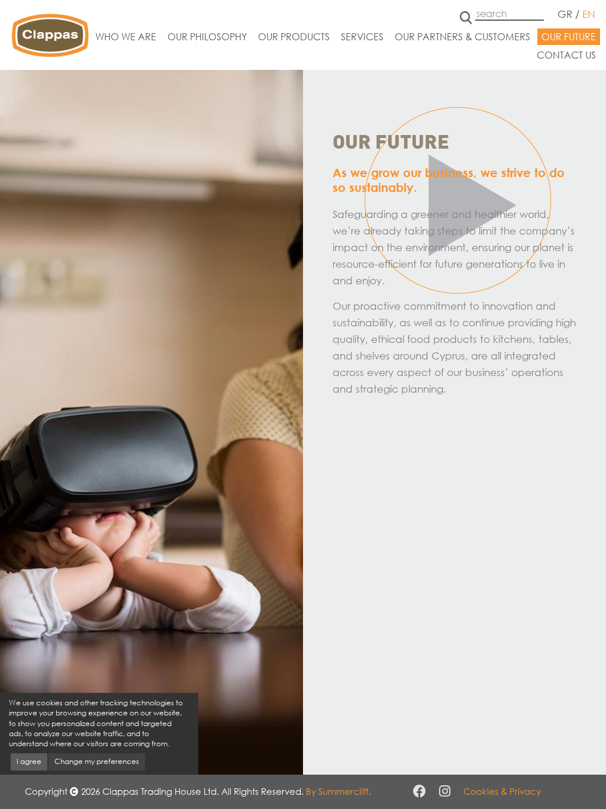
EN (588, 14)
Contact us (566, 54)
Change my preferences (96, 761)
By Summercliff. (338, 791)
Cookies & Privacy (502, 791)
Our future (568, 36)
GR (564, 14)
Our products (294, 36)
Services (362, 36)
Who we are (125, 36)
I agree (29, 761)
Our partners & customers (462, 36)
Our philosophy (207, 36)
